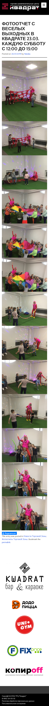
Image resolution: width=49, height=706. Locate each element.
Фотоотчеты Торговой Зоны (15, 539)
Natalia (27, 54)
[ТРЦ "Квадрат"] (21, 6)
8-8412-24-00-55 (8, 699)
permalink (6, 542)
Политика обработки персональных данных (18, 701)
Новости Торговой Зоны (35, 536)
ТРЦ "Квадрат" (20, 696)
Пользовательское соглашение (14, 703)
